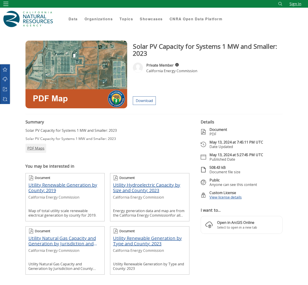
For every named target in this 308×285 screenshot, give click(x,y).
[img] (177, 65)
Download (5, 79)
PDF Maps (35, 148)
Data (73, 18)
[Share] (5, 89)
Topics (126, 18)
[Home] (32, 19)
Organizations (99, 18)
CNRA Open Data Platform (196, 18)
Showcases (151, 18)
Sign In (295, 3)
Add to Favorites (5, 69)
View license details (225, 197)
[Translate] (5, 99)
